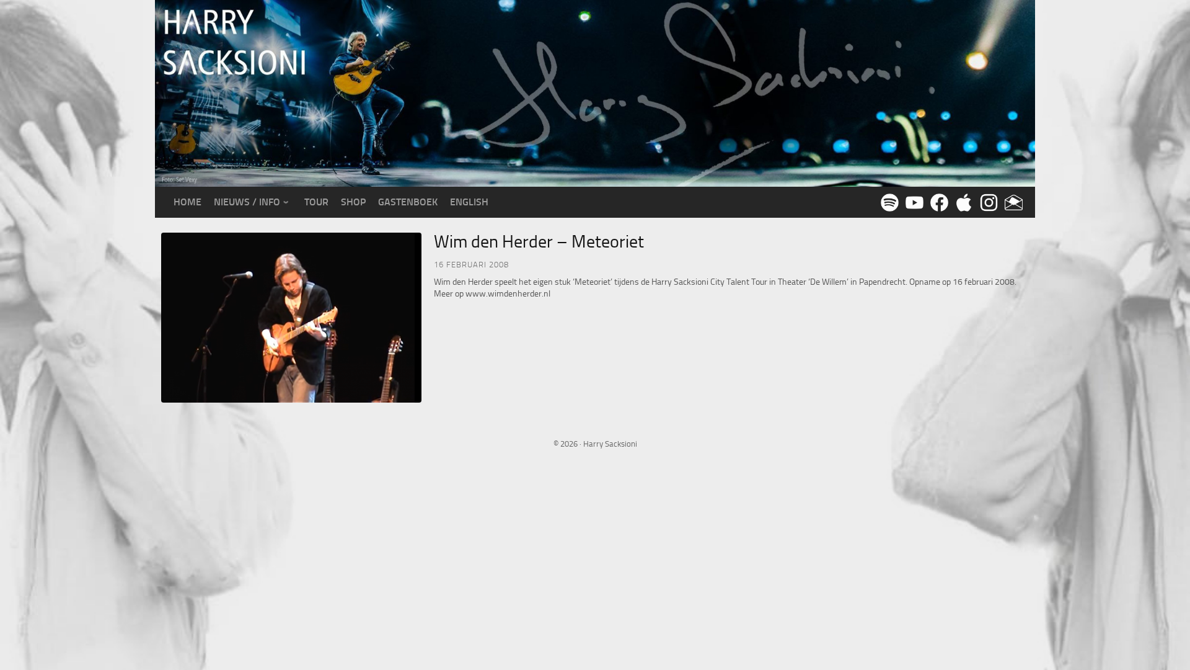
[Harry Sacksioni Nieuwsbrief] (1011, 201)
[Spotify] (887, 201)
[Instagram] (987, 201)
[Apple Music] (962, 201)
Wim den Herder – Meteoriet (539, 241)
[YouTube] (912, 201)
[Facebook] (937, 201)
